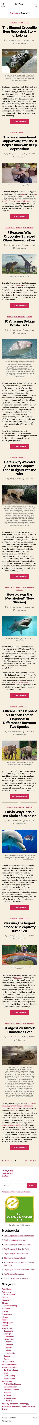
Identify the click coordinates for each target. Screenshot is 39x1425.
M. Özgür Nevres (14, 40)
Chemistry (6, 1300)
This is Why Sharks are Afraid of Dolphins (19, 814)
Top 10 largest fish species (14, 1274)
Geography (8, 1331)
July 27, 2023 (29, 607)
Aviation (9, 1401)
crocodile (18, 978)
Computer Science (11, 1390)
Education (6, 1308)
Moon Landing (9, 1376)
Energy (5, 1311)
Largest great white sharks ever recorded (19, 1269)
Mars (6, 1373)
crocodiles (14, 1108)
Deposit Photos (24, 276)
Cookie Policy (7, 1173)
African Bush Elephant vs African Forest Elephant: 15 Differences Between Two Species (19, 719)
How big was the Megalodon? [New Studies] (19, 598)
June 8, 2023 (29, 936)
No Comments (21, 43)
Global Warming (10, 1306)
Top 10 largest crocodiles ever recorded (19, 1236)
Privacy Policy (7, 1171)
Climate (5, 1303)
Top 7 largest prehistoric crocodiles (17, 1245)
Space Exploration (9, 1367)
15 (26, 1161)
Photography (7, 1323)
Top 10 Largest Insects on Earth (16, 1278)
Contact (5, 1176)
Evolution (9, 1345)
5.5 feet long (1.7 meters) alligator (16, 201)
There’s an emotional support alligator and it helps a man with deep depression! (19, 143)
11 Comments (20, 1040)
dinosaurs (18, 285)
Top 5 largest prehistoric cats (15, 1240)
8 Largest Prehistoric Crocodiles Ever (19, 1030)
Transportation (10, 1398)
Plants (8, 1350)
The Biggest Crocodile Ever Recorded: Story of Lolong (19, 31)
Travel (4, 1409)
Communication (10, 1387)
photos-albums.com (26, 1097)
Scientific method (9, 1365)
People (4, 1320)
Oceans (29, 316)
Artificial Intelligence (12, 1384)
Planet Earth (7, 1328)
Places (6, 1359)
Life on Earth (23, 23)
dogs (23, 194)
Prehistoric (10, 227)
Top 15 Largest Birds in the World (16, 1249)
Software (7, 1395)
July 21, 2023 (29, 731)
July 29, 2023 (29, 479)
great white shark (21, 682)
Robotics (7, 1393)
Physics (5, 1326)
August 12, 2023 (29, 245)
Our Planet (19, 4)
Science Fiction (8, 1362)
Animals (13, 23)
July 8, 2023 (29, 821)
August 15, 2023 (29, 154)
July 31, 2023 (29, 330)
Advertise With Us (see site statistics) (16, 1192)
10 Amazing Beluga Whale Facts (20, 323)
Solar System (9, 1294)
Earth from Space (11, 1370)
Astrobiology (7, 1289)
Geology (7, 1334)
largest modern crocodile (12, 1125)
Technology (7, 1381)
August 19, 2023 (29, 40)
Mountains (10, 1336)
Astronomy (6, 1292)
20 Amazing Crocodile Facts (15, 1258)
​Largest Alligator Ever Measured (16, 1254)
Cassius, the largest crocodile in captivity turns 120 (19, 927)
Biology (5, 1297)
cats (35, 194)
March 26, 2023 (29, 1037)
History (5, 1317)
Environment (7, 1314)
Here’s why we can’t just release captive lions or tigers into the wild (19, 468)
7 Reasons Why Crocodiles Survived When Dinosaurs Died (19, 236)
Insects (9, 1348)
